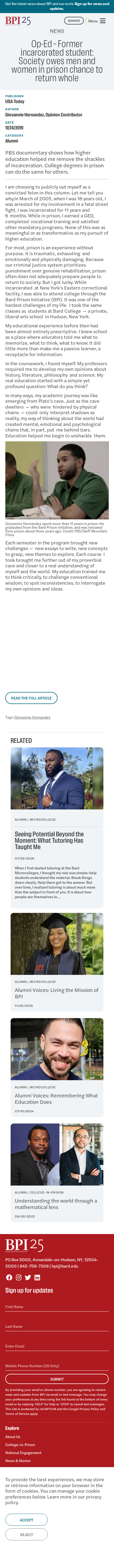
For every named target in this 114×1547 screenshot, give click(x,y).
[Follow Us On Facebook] (9, 1277)
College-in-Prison (20, 1444)
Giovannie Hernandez (32, 717)
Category (14, 135)
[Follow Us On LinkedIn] (37, 1277)
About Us (12, 1436)
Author (12, 109)
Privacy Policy (89, 1408)
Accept (26, 1519)
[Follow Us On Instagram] (19, 1277)
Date (9, 122)
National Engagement (23, 1452)
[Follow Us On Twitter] (28, 1277)
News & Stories (17, 1460)
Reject (26, 1534)
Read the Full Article (31, 698)
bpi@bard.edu (65, 1266)
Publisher (14, 96)
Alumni (11, 141)
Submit (57, 1379)
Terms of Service (17, 1413)
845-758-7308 (34, 1266)
